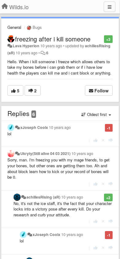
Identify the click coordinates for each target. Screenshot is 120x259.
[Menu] (109, 7)
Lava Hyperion (26, 45)
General (14, 27)
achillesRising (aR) (43, 197)
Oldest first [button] (97, 114)
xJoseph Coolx (34, 127)
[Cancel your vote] (103, 140)
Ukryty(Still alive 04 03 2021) (45, 153)
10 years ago (60, 127)
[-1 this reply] (111, 140)
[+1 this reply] (96, 140)
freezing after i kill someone (52, 38)
